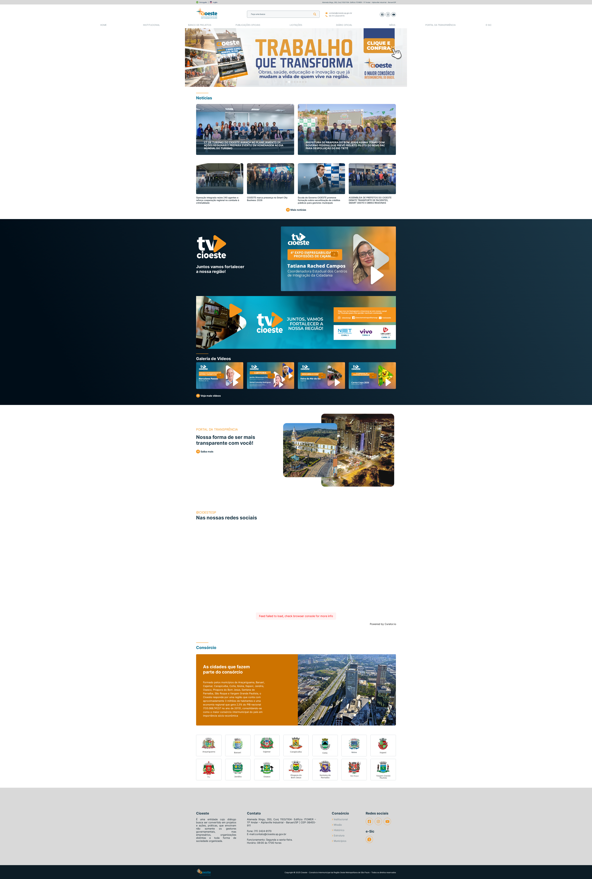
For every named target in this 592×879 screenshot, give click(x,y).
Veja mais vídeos (210, 395)
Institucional (151, 25)
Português (203, 2)
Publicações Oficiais (248, 25)
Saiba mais (206, 451)
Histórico (339, 830)
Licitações (296, 25)
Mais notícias (298, 209)
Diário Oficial (344, 25)
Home (103, 25)
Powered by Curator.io (383, 624)
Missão (338, 824)
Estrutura (339, 835)
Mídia (392, 25)
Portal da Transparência (440, 25)
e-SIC (488, 25)
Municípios (340, 840)
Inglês (215, 2)
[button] (196, 57)
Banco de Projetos (199, 25)
